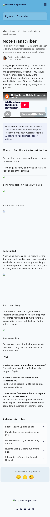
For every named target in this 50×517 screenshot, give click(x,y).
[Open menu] (45, 4)
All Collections (9, 31)
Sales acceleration (30, 31)
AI (18, 31)
